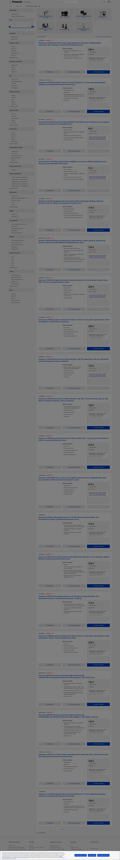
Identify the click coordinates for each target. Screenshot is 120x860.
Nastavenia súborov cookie (80, 855)
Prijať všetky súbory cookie (103, 855)
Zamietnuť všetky (92, 855)
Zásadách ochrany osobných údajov (20, 857)
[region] (60, 855)
